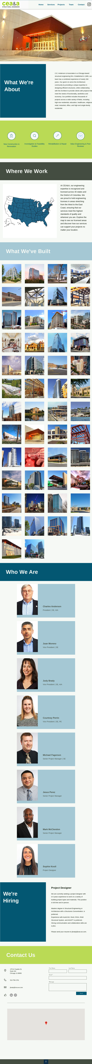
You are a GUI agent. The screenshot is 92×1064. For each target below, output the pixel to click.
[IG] (89, 4)
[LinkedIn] (11, 995)
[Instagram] (15, 995)
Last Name (72, 968)
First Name (52, 968)
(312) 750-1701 (46, 1053)
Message (51, 981)
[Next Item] (89, 37)
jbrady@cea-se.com (79, 932)
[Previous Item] (3, 37)
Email (50, 974)
